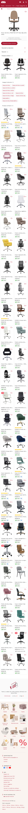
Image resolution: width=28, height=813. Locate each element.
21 (25, 109)
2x (21, 493)
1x (21, 165)
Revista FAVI (7, 782)
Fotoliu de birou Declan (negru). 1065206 (11, 320)
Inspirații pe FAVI (8, 780)
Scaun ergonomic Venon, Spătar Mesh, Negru (12, 298)
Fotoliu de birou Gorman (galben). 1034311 (11, 255)
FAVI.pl (13, 805)
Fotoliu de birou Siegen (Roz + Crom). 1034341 (12, 604)
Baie (5, 736)
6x (8, 122)
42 (12, 152)
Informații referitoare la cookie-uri (12, 790)
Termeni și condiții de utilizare (11, 788)
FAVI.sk (8, 805)
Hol (14, 747)
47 (25, 327)
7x (21, 471)
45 (25, 414)
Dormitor (23, 736)
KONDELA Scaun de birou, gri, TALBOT (11, 669)
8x (21, 122)
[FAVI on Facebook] (4, 767)
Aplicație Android (9, 796)
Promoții (23, 747)
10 (12, 305)
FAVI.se (8, 807)
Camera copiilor (5, 748)
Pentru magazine (8, 784)
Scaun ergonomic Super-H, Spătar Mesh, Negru (13, 276)
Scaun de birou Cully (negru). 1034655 (10, 74)
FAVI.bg (19, 807)
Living (14, 736)
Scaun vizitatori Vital (20, 604)
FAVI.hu (17, 805)
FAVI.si (3, 809)
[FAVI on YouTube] (10, 767)
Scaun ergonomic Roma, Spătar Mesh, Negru (12, 211)
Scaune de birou (11, 8)
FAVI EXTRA (6, 786)
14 (12, 240)
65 (12, 589)
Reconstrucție (14, 723)
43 (25, 480)
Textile (14, 5)
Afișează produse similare (9, 43)
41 (12, 502)
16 (25, 611)
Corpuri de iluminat (5, 724)
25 (12, 109)
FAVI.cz (4, 805)
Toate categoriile (20, 5)
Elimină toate (7, 695)
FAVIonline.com (6, 800)
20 (25, 218)
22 (25, 152)
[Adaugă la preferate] (26, 262)
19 (12, 480)
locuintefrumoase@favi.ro (11, 757)
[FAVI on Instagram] (7, 767)
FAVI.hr (22, 805)
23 (25, 196)
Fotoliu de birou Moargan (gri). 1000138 (11, 582)
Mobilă (2, 5)
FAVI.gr (23, 807)
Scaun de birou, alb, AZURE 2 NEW (10, 342)
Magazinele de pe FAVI (9, 776)
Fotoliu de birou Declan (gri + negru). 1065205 (12, 625)
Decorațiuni (8, 5)
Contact (6, 759)
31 (12, 436)
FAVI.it (4, 807)
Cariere (5, 761)
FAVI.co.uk (13, 807)
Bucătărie (23, 723)
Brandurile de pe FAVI (9, 778)
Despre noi (6, 774)
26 (25, 458)
